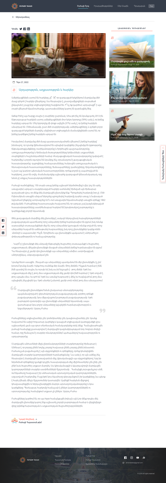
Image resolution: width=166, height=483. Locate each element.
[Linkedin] (3, 233)
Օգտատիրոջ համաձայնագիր (96, 464)
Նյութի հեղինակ (27, 419)
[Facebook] (3, 220)
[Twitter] (3, 226)
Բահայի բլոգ (83, 6)
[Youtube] (137, 457)
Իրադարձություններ (103, 6)
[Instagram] (131, 457)
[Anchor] (144, 457)
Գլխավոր (58, 456)
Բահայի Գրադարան (93, 460)
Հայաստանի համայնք (63, 460)
